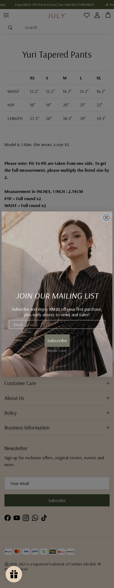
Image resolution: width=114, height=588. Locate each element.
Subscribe (57, 340)
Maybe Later (57, 349)
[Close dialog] (106, 217)
